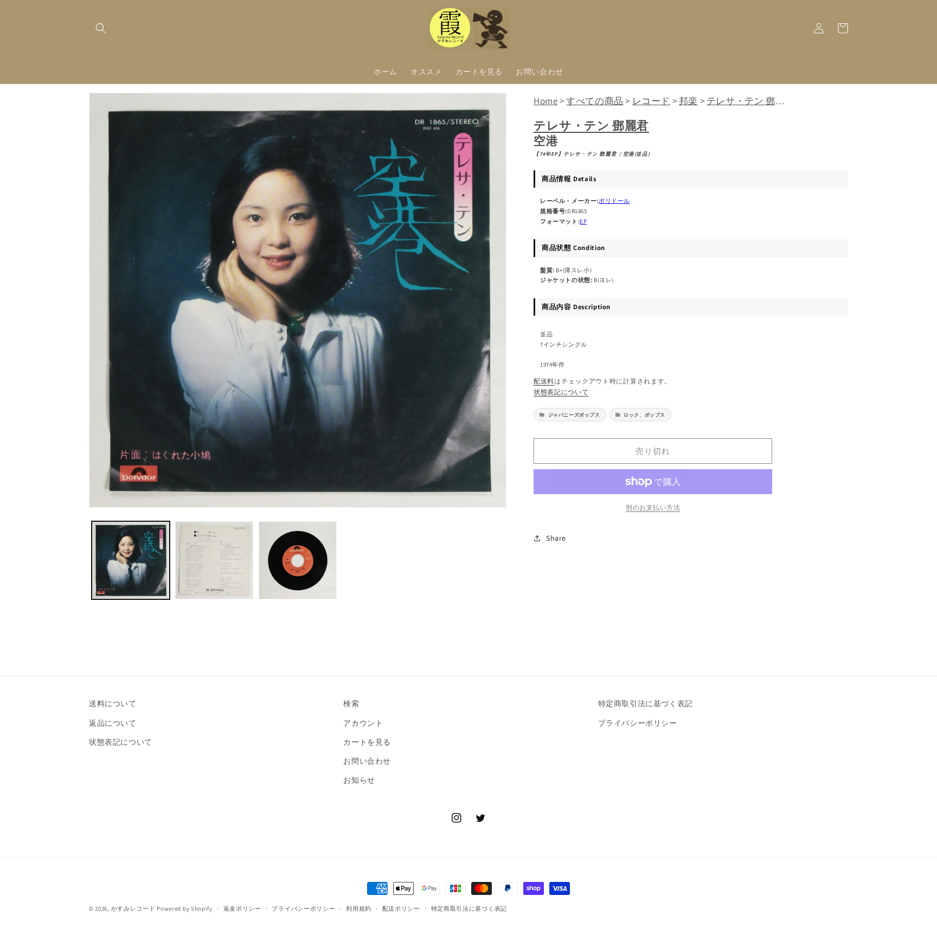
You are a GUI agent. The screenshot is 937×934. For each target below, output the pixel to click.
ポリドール (614, 200)
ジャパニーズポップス (574, 415)
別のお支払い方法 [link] (653, 507)
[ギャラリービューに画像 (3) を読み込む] (298, 560)
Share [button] (556, 538)
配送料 (544, 381)
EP (583, 221)
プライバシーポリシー (637, 723)
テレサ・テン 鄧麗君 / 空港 (764, 100)
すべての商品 (595, 100)
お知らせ (359, 780)
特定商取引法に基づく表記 (645, 703)
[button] (101, 28)
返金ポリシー (242, 908)
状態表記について (561, 392)
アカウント (363, 723)
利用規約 (358, 908)
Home (545, 100)
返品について (113, 723)
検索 (351, 703)
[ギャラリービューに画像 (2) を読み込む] (214, 560)
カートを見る (367, 742)
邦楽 (688, 100)
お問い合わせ (367, 761)
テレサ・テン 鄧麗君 (591, 125)
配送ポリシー (401, 908)
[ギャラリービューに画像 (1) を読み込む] (131, 560)
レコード (651, 100)
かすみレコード (133, 908)
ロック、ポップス (644, 415)
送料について (113, 703)
